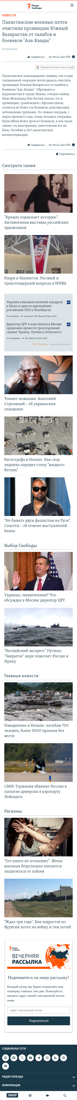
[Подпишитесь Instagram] (47, 1057)
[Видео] (47, 1095)
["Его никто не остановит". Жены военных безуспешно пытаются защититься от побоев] (38, 837)
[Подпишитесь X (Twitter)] (22, 1057)
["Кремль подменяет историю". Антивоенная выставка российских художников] (38, 193)
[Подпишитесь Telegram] (38, 1057)
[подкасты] (30, 1095)
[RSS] (55, 1057)
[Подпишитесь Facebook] (13, 1057)
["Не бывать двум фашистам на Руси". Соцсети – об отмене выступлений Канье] (38, 496)
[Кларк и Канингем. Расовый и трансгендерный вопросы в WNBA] (38, 254)
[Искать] (65, 1095)
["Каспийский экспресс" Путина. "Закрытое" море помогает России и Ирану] (38, 627)
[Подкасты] (63, 1057)
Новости (9, 15)
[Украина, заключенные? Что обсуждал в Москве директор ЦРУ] (38, 571)
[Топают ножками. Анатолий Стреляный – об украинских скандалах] (38, 375)
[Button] (35, 57)
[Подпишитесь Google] (5, 1057)
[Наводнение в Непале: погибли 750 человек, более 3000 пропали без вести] (38, 701)
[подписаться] (5, 1066)
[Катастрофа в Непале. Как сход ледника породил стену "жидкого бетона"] (38, 435)
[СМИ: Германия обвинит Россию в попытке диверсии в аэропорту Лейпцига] (38, 762)
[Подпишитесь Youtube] (30, 1057)
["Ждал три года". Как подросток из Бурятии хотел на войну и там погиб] (38, 898)
